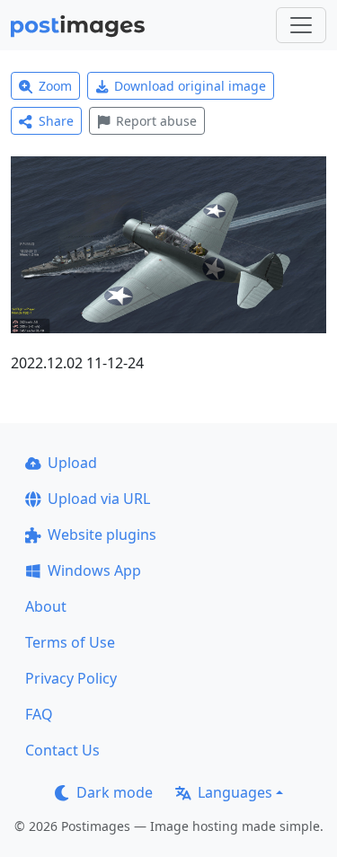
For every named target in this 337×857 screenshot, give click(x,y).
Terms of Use (70, 642)
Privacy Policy (71, 678)
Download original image (190, 85)
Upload (72, 463)
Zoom (55, 85)
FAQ (39, 714)
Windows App (94, 570)
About (46, 606)
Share (56, 120)
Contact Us (62, 750)
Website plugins (102, 534)
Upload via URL (99, 498)
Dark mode (114, 792)
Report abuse (156, 120)
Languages (235, 792)
